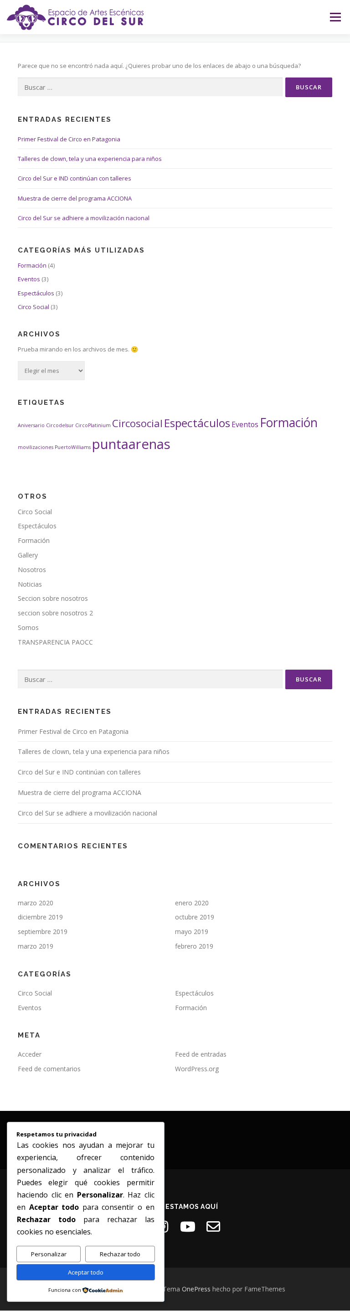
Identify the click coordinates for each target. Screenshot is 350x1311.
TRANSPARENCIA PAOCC (55, 642)
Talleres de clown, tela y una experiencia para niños (90, 159)
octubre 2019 (194, 917)
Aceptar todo (85, 1272)
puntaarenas (131, 444)
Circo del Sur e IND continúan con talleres (74, 178)
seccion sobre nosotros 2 (55, 613)
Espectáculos (36, 293)
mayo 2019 (191, 931)
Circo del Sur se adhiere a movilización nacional (83, 218)
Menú (335, 17)
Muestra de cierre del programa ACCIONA (75, 198)
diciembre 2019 (40, 917)
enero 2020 (192, 902)
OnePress (196, 1289)
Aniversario (31, 425)
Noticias (30, 584)
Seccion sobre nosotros (53, 598)
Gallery (28, 555)
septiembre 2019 (42, 931)
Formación (32, 265)
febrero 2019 (194, 946)
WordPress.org (197, 1068)
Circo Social (33, 307)
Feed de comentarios (49, 1068)
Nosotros (32, 569)
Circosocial (137, 423)
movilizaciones (35, 447)
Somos (28, 627)
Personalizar (49, 1254)
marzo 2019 (35, 946)
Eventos (29, 279)
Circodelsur (60, 425)
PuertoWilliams (73, 447)
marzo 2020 (35, 902)
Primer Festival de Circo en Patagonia (69, 139)
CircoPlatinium (93, 425)
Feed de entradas (200, 1054)
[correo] (213, 1227)
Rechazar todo (120, 1254)
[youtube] (188, 1227)
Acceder (29, 1054)
